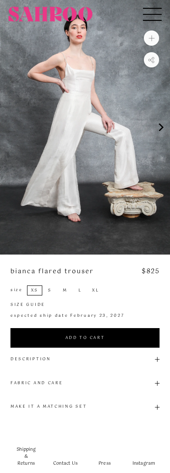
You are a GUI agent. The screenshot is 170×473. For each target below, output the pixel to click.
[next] (160, 127)
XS (34, 290)
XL (95, 290)
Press (105, 463)
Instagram (144, 463)
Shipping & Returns (26, 456)
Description (30, 359)
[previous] (10, 127)
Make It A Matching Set (48, 406)
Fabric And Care (36, 383)
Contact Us (65, 463)
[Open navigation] (152, 14)
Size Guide (27, 305)
